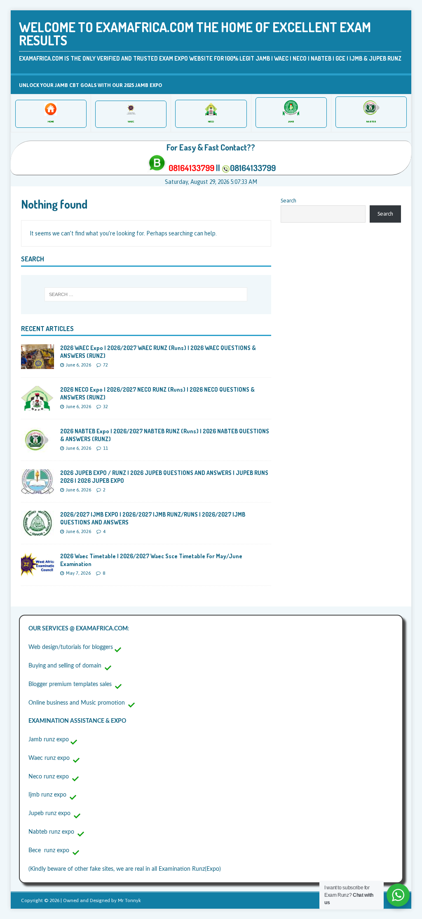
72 (105, 364)
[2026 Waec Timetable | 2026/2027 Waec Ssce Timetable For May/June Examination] (37, 572)
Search (288, 200)
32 (105, 406)
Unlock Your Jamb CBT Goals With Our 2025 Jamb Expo (90, 85)
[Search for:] (146, 294)
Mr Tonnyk (129, 900)
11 (105, 448)
